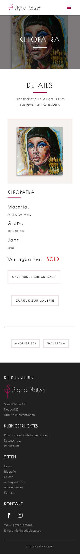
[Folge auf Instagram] (20, 515)
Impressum (11, 446)
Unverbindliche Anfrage (34, 277)
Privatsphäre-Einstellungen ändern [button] (26, 435)
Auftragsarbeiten (15, 482)
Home (8, 466)
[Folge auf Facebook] (9, 515)
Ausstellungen (13, 487)
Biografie (10, 471)
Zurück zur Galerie (35, 300)
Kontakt (9, 492)
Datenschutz (12, 440)
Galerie (8, 477)
